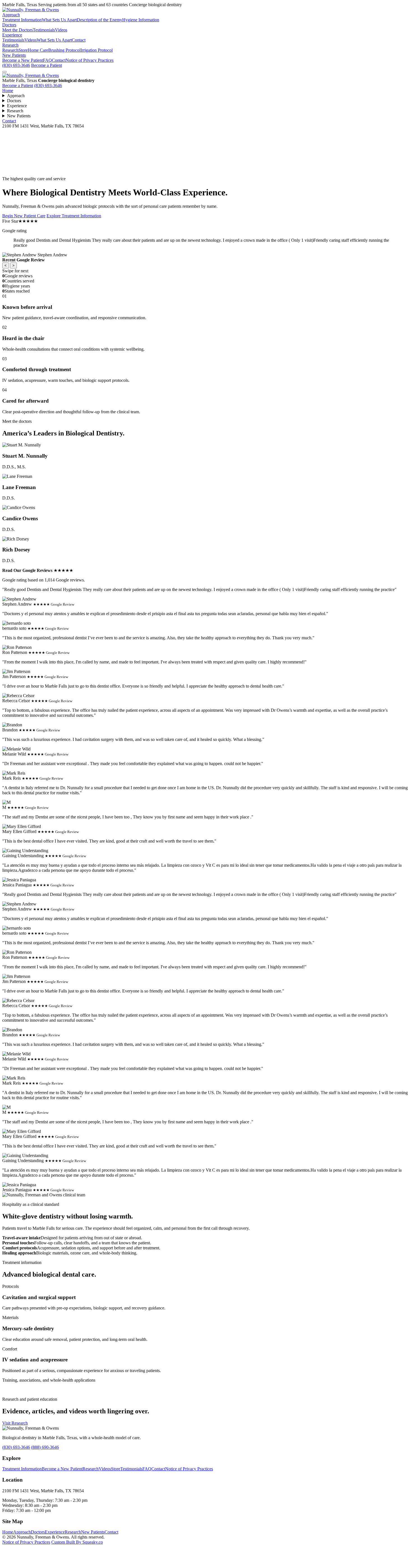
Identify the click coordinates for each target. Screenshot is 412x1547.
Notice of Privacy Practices (90, 60)
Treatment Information (22, 19)
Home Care (38, 50)
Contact (78, 40)
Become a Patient (46, 65)
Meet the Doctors (17, 30)
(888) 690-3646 (45, 1447)
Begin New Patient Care (23, 215)
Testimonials (44, 30)
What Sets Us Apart (59, 19)
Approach (11, 14)
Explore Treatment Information (74, 215)
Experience (12, 35)
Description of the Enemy (99, 19)
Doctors (9, 24)
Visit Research (15, 1423)
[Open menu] (4, 72)
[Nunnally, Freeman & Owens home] (30, 75)
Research (10, 45)
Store (23, 50)
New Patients (14, 55)
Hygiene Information (140, 19)
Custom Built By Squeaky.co (77, 1542)
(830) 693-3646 (16, 65)
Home (7, 90)
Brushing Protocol (64, 50)
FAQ (47, 60)
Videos (61, 30)
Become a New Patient (22, 60)
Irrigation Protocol (96, 50)
